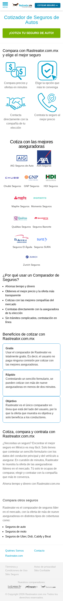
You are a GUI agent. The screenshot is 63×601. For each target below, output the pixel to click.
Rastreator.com (14, 555)
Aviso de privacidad (45, 566)
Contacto (39, 550)
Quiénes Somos (14, 550)
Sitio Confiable (42, 570)
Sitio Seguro (12, 574)
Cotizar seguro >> (47, 5)
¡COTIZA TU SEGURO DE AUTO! (31, 33)
